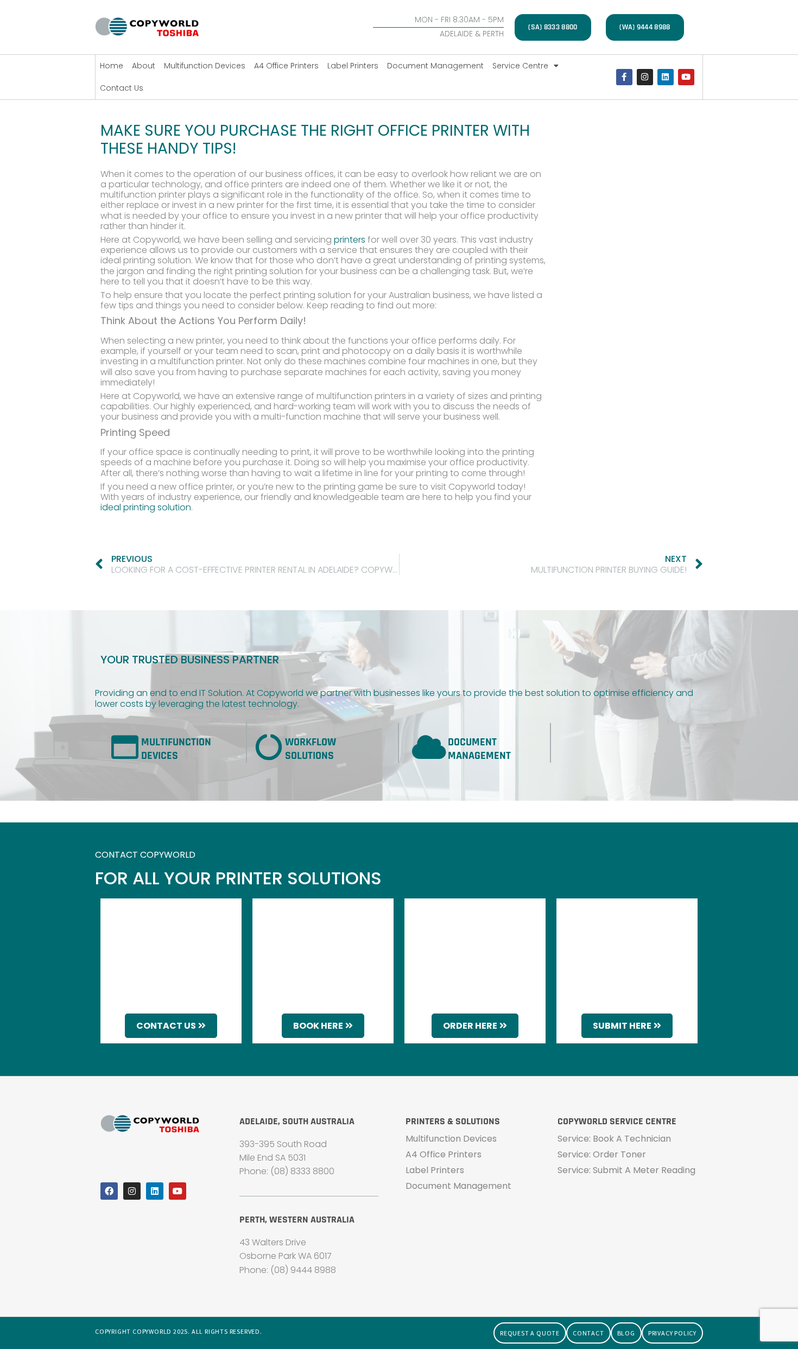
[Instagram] (645, 77)
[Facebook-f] (624, 77)
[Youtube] (686, 77)
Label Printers (352, 65)
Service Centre (520, 65)
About (143, 65)
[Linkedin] (665, 77)
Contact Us (121, 88)
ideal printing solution (145, 507)
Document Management (435, 65)
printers (348, 239)
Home (111, 65)
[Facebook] (109, 1191)
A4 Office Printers (286, 65)
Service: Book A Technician (614, 1138)
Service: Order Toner (602, 1154)
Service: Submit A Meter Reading (626, 1170)
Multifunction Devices (204, 65)
